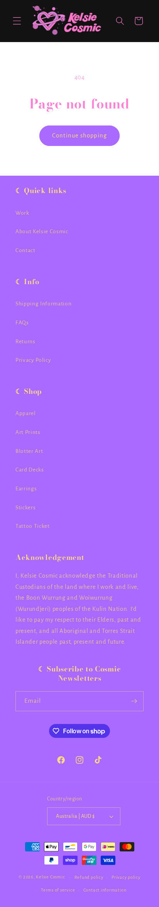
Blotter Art (29, 451)
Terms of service (58, 890)
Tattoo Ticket (32, 526)
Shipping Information (43, 304)
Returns (25, 341)
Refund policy (88, 877)
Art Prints (28, 432)
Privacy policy (126, 877)
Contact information (105, 890)
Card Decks (29, 470)
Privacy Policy (33, 360)
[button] (17, 21)
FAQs (22, 323)
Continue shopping (79, 135)
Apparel (25, 413)
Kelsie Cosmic (50, 877)
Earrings (26, 489)
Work (22, 213)
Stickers (25, 507)
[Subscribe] (134, 701)
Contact (25, 250)
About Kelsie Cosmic (41, 231)
